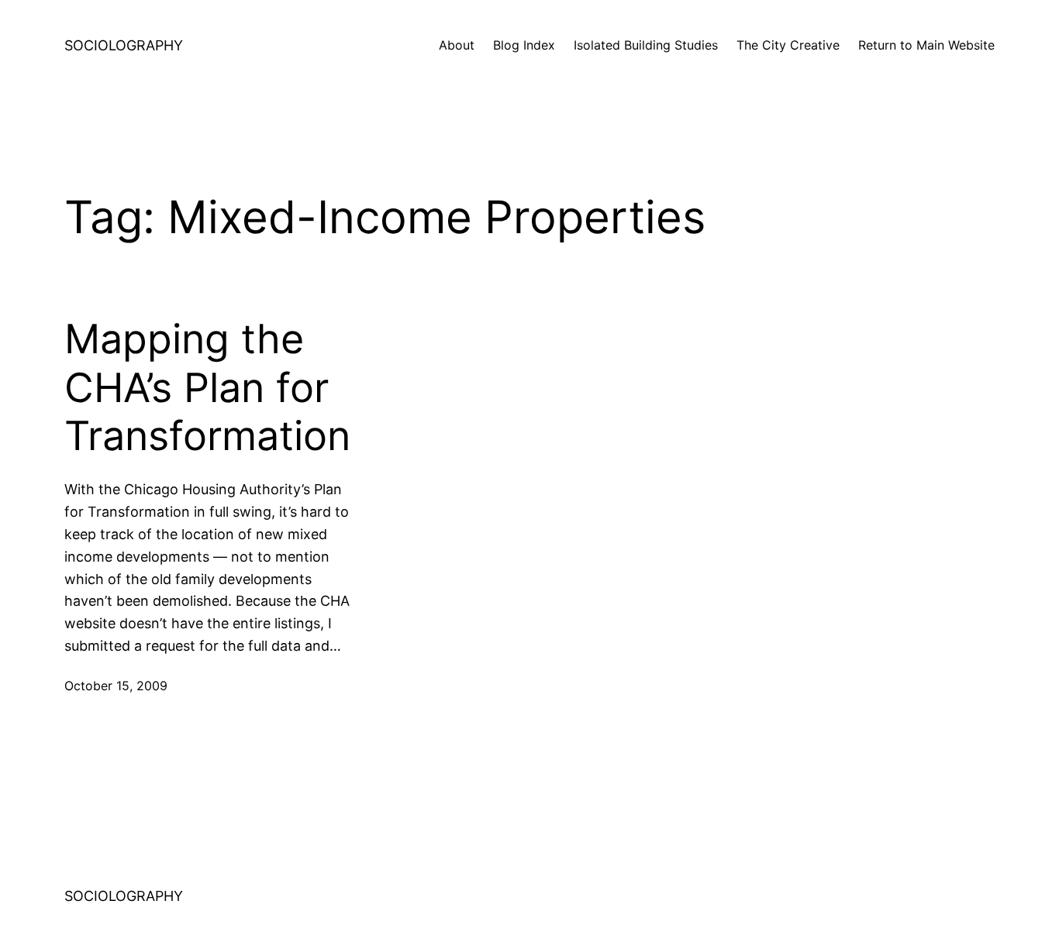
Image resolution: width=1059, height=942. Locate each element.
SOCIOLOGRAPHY (123, 45)
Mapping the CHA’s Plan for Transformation (207, 387)
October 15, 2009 (115, 685)
